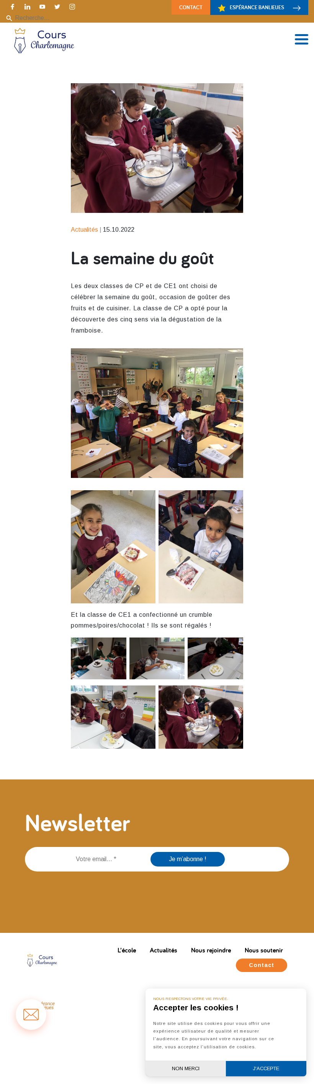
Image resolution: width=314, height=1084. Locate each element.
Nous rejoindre (211, 950)
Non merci (186, 1068)
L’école (127, 950)
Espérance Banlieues (257, 7)
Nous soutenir (264, 950)
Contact (191, 7)
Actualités (163, 950)
